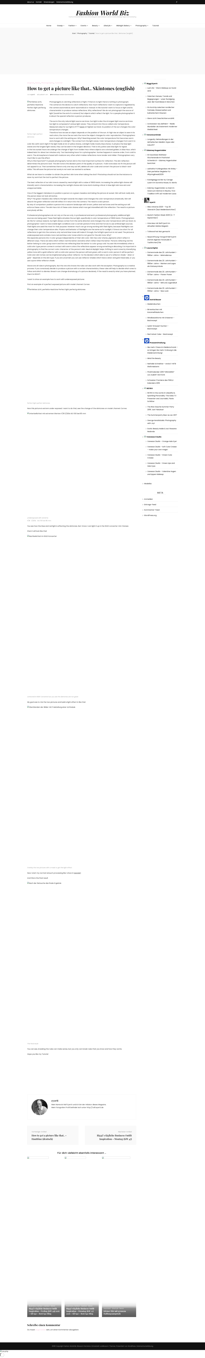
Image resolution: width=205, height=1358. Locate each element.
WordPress (132, 1346)
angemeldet (40, 1329)
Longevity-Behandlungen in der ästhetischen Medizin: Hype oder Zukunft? (160, 142)
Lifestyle (107, 25)
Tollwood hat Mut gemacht (158, 231)
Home (48, 25)
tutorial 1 (77, 873)
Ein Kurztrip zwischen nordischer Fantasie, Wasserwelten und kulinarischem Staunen (160, 110)
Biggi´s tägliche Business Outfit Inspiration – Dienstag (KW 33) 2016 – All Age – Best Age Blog (80, 1311)
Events (83, 25)
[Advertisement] (102, 54)
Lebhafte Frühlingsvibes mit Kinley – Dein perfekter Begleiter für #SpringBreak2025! (162, 171)
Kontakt (39, 2)
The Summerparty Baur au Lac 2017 (162, 415)
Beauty (95, 25)
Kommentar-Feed (152, 510)
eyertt (32, 94)
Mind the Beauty (154, 358)
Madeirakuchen (153, 304)
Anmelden (148, 499)
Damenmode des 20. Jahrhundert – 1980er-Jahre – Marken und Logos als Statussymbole (162, 263)
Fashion (71, 25)
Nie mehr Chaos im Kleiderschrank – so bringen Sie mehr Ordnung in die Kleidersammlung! (162, 350)
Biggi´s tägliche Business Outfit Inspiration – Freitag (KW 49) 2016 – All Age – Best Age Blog (44, 1311)
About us (30, 2)
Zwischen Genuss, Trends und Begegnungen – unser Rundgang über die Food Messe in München (161, 99)
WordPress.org (150, 515)
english (30, 83)
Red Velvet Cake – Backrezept (160, 334)
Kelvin (82, 127)
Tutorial (155, 25)
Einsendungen (49, 2)
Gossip (60, 25)
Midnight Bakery (123, 25)
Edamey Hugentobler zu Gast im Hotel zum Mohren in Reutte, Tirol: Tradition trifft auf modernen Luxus (161, 191)
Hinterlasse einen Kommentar (63, 94)
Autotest (107, 1308)
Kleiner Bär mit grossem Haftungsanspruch (115, 1312)
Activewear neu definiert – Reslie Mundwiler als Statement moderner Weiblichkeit (162, 127)
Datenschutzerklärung (64, 2)
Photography (141, 25)
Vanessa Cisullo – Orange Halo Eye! (162, 441)
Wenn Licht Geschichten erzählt (160, 118)
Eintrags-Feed (150, 504)
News (37, 83)
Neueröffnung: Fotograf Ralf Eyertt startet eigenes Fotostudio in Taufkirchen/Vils (161, 240)
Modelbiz (148, 483)
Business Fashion (36, 1306)
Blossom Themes (109, 1346)
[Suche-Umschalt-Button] (176, 2)
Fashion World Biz (102, 12)
